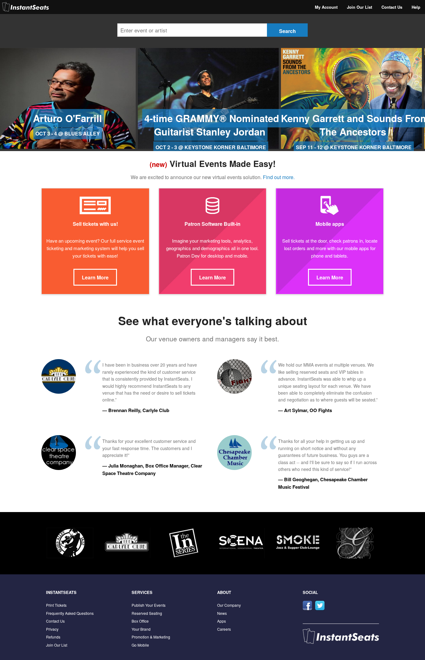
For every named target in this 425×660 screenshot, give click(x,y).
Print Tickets (56, 605)
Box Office (140, 621)
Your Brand (141, 629)
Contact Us (391, 7)
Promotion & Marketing (151, 636)
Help (416, 7)
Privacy (52, 629)
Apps (221, 621)
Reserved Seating (147, 613)
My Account (326, 7)
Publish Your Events (149, 605)
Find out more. (279, 177)
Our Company (229, 605)
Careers (224, 629)
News (222, 613)
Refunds (53, 636)
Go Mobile (140, 645)
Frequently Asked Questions (70, 613)
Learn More (95, 277)
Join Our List (359, 7)
